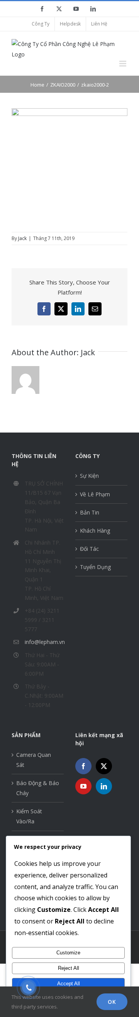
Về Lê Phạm (95, 494)
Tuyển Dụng (95, 567)
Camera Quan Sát (33, 759)
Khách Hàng (95, 530)
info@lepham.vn (44, 642)
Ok (112, 1001)
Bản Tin (89, 512)
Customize (68, 953)
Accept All (68, 983)
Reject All (68, 968)
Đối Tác (89, 548)
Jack (22, 238)
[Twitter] (104, 766)
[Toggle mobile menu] (123, 64)
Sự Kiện (89, 475)
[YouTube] (83, 786)
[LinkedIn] (104, 786)
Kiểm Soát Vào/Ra (29, 816)
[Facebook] (83, 766)
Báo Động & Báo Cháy (37, 788)
